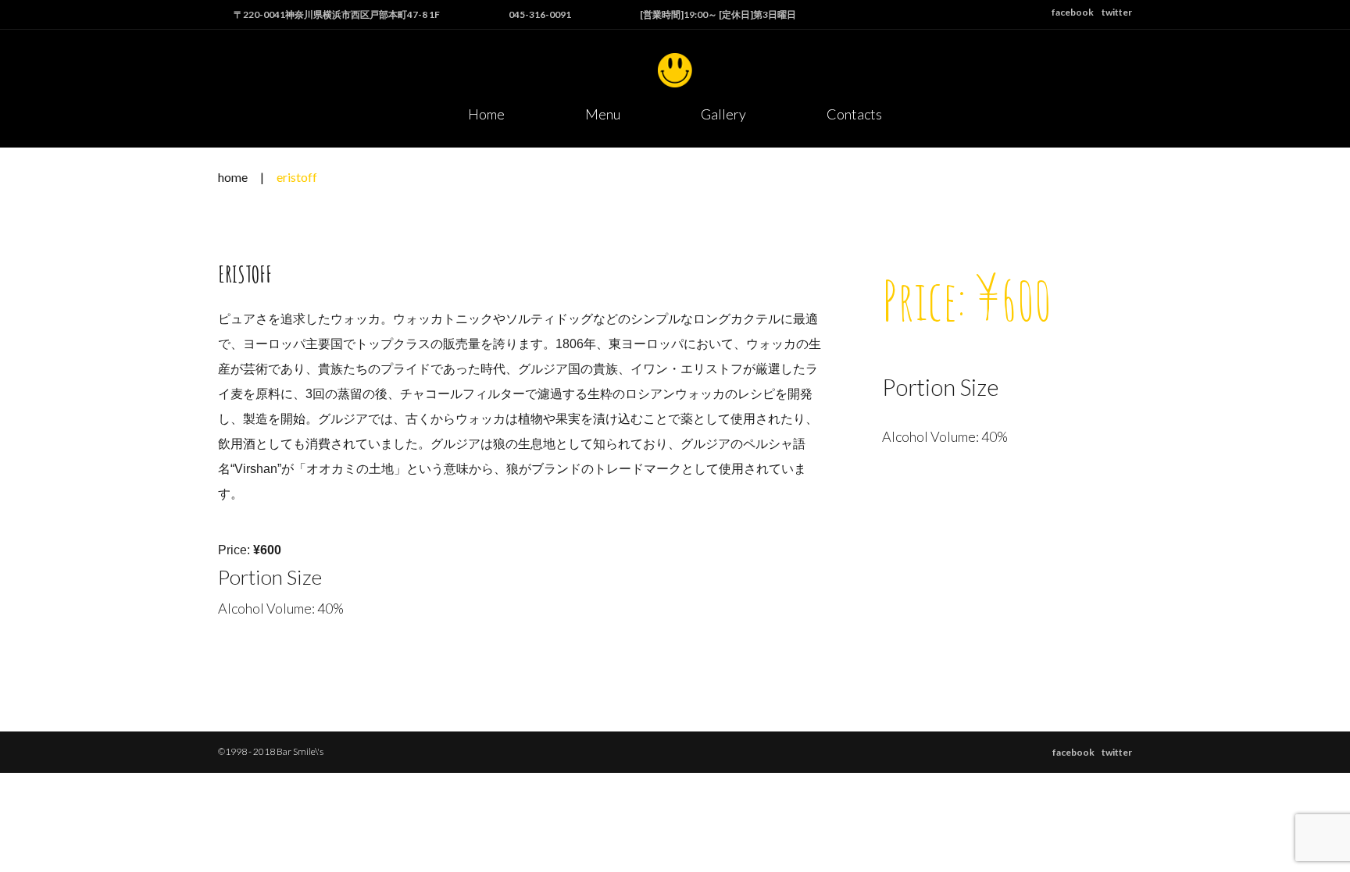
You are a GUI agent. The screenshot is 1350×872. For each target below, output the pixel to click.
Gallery (723, 114)
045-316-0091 (540, 14)
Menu (602, 114)
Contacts (854, 114)
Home (486, 114)
